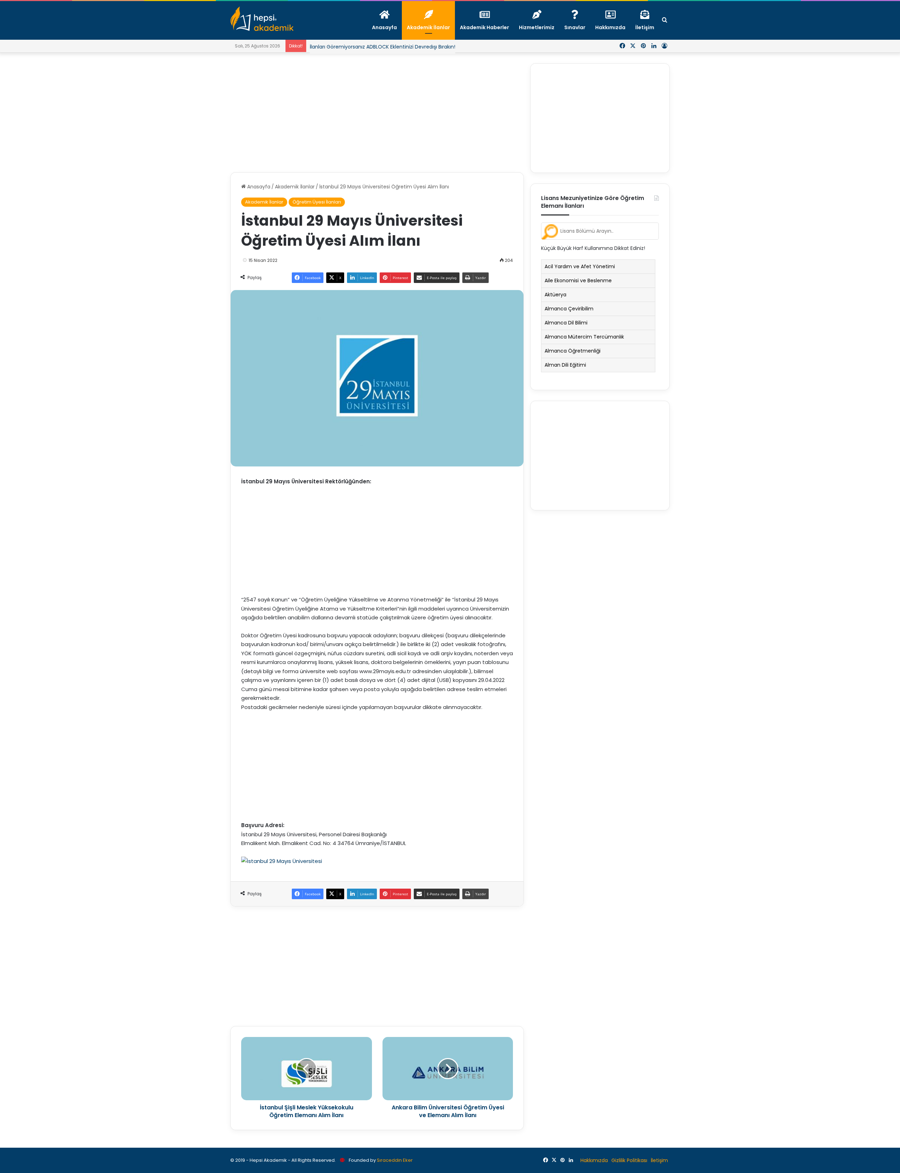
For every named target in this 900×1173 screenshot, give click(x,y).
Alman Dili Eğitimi (565, 364)
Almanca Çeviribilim (569, 308)
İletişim (659, 1160)
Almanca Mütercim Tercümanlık (584, 336)
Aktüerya (555, 294)
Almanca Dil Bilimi (566, 322)
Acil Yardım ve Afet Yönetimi (580, 266)
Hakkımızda (594, 1160)
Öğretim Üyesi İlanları (316, 202)
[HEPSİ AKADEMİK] (262, 18)
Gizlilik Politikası (629, 1160)
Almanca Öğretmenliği (572, 350)
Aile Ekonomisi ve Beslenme (578, 280)
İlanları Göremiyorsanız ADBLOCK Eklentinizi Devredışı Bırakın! (382, 46)
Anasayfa (258, 186)
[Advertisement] (377, 112)
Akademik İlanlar (295, 186)
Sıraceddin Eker (395, 1160)
